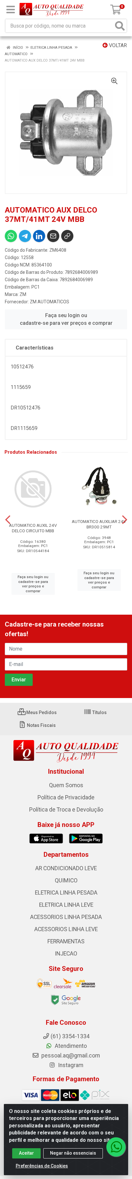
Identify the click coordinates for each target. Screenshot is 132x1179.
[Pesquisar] (120, 25)
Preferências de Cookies (42, 1165)
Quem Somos (66, 785)
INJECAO (66, 953)
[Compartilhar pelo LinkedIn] (39, 236)
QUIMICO (66, 880)
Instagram (70, 1065)
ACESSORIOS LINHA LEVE (66, 929)
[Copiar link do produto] (67, 236)
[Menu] (10, 9)
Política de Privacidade (66, 797)
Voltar (117, 45)
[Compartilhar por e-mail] (53, 236)
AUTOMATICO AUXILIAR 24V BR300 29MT (99, 524)
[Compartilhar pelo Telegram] (25, 236)
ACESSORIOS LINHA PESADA (66, 917)
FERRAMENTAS (66, 941)
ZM (23, 294)
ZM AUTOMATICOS (49, 301)
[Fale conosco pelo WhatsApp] (116, 1147)
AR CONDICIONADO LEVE (66, 868)
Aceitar (26, 1153)
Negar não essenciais (73, 1153)
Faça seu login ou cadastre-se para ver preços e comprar (66, 319)
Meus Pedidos (41, 712)
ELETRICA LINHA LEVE (66, 905)
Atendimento (70, 1046)
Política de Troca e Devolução (66, 809)
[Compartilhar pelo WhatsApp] (11, 236)
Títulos (99, 712)
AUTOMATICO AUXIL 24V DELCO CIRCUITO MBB (33, 528)
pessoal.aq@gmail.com (70, 1055)
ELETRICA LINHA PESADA (66, 892)
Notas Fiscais (41, 725)
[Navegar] (7, 519)
